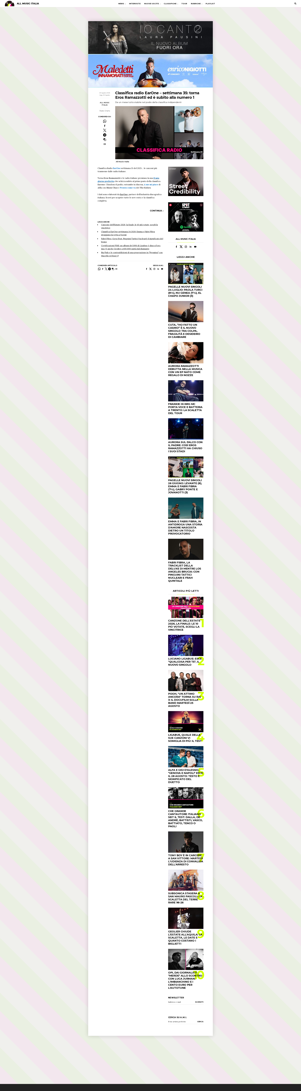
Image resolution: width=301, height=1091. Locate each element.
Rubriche (196, 4)
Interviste (135, 4)
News (121, 4)
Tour (184, 4)
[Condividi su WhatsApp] (104, 121)
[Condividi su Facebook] (104, 125)
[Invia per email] (104, 144)
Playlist (210, 4)
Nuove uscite (151, 4)
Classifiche (170, 4)
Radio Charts (104, 111)
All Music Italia (104, 104)
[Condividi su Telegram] (104, 135)
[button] (104, 139)
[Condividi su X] (104, 130)
